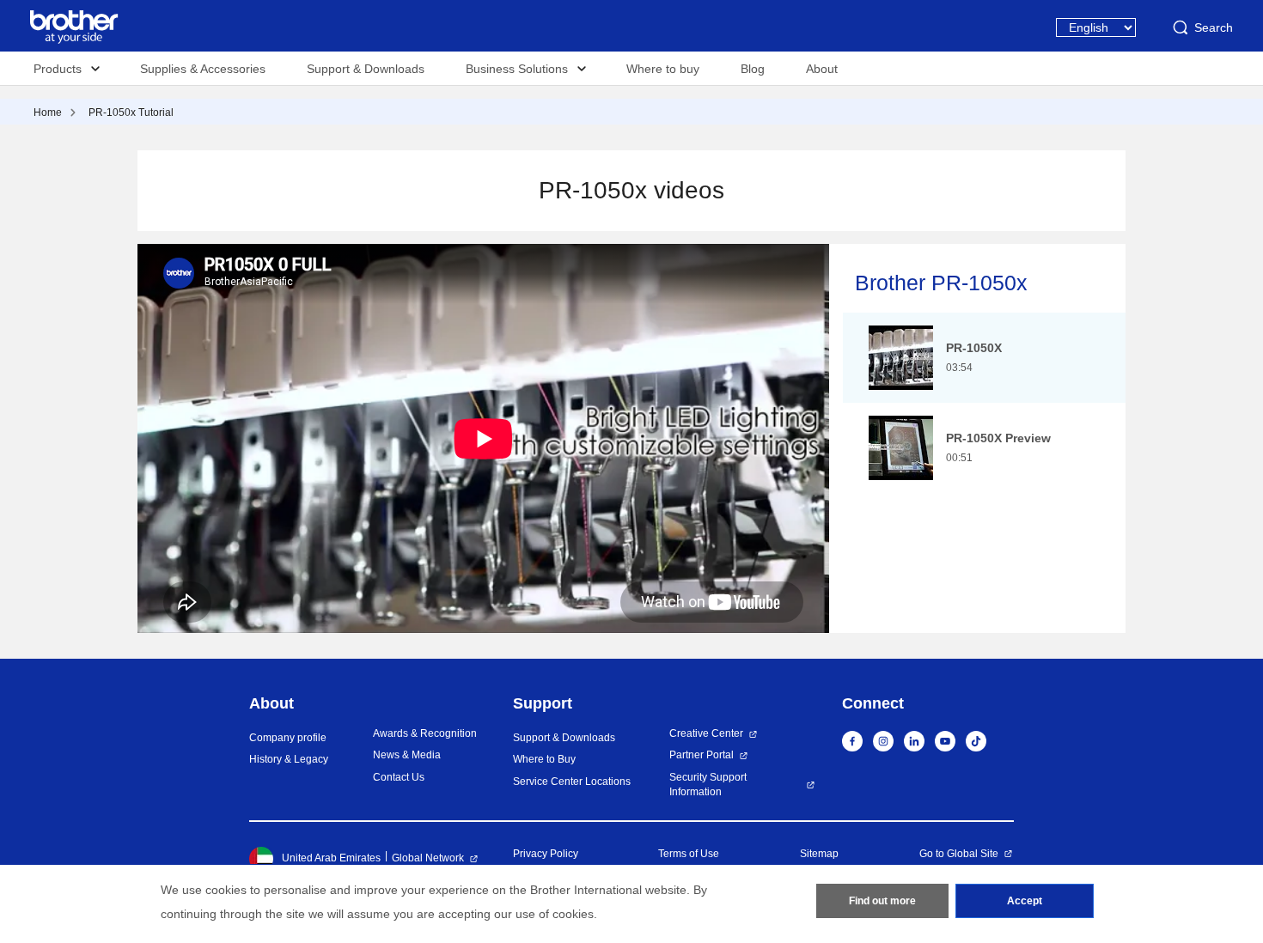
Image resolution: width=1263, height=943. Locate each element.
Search (1213, 27)
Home (48, 112)
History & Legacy (288, 759)
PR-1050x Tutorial (131, 112)
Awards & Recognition (425, 733)
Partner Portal (701, 755)
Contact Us (398, 777)
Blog (753, 69)
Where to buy (662, 69)
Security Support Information (708, 784)
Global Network (428, 858)
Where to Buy (544, 759)
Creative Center (706, 733)
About (822, 69)
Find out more (882, 901)
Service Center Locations (572, 782)
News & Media (407, 755)
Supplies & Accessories (202, 69)
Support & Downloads (365, 69)
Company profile (287, 738)
